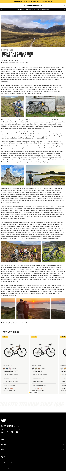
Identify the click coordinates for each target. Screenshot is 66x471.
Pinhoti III (27, 62)
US (4, 456)
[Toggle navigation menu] (2, 5)
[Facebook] (7, 432)
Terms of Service (12, 464)
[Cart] (64, 6)
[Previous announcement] (1, 9)
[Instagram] (2, 432)
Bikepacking (12, 62)
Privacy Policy (4, 464)
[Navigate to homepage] (33, 5)
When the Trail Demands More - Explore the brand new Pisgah (33, 9)
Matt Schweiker (20, 62)
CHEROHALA (37, 371)
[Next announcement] (64, 9)
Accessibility (20, 464)
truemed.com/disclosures (40, 468)
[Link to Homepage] (33, 420)
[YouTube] (17, 432)
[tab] (29, 392)
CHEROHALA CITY (10, 371)
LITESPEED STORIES (7, 50)
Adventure (5, 62)
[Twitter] (12, 432)
